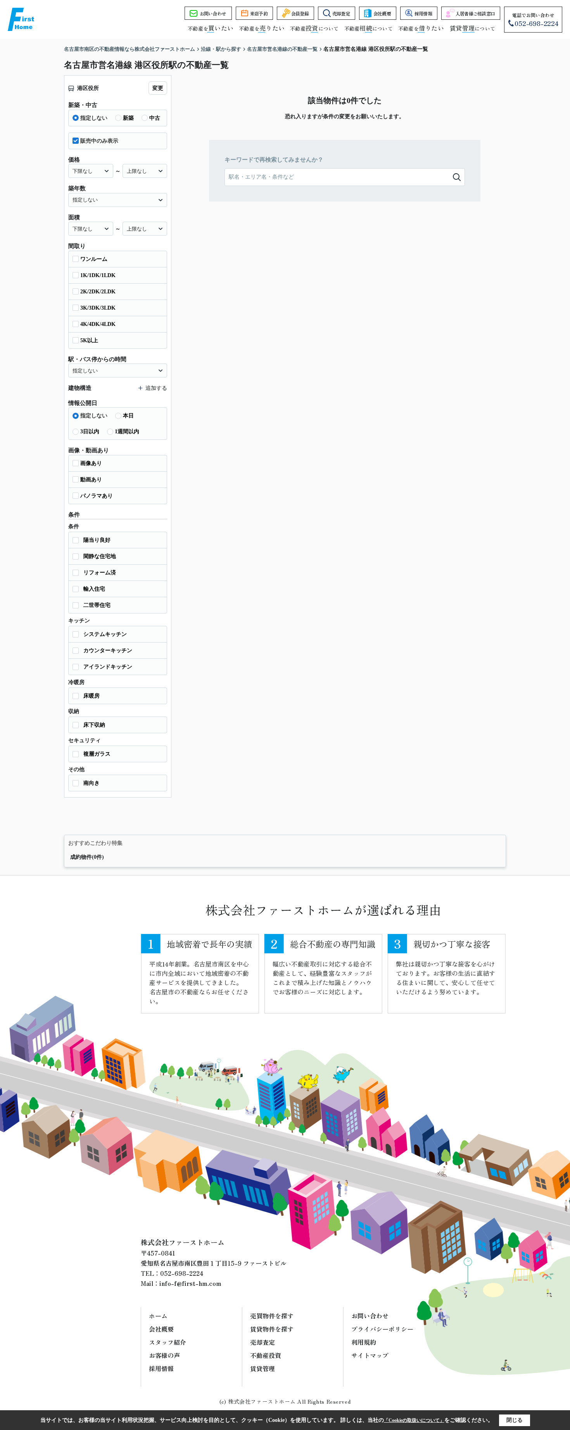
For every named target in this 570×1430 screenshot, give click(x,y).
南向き (91, 783)
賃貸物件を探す (272, 1329)
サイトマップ (370, 1355)
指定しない (93, 118)
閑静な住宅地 (99, 556)
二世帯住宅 (97, 605)
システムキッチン (105, 634)
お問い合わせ (213, 13)
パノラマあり (96, 496)
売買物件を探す (272, 1315)
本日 (128, 416)
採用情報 (423, 13)
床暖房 (91, 696)
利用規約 (363, 1342)
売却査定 (341, 13)
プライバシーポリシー (382, 1329)
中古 (154, 118)
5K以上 (89, 340)
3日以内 (89, 431)
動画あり (91, 479)
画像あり (91, 463)
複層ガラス (97, 754)
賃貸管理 (262, 1368)
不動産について (314, 28)
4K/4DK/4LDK (98, 324)
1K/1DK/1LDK (98, 275)
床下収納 (94, 725)
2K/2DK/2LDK (98, 292)
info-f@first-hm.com (190, 1283)
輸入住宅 (94, 589)
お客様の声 (164, 1355)
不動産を (210, 28)
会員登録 (300, 13)
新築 (128, 118)
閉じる (514, 1420)
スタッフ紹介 (167, 1342)
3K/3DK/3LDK (98, 308)
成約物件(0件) (87, 857)
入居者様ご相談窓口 (475, 13)
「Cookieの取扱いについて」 (414, 1420)
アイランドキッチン (107, 667)
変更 (157, 88)
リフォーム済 (99, 572)
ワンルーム (93, 259)
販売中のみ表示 (99, 141)
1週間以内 (127, 431)
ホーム (158, 1315)
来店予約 (259, 13)
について (472, 28)
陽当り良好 (97, 540)
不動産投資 (265, 1355)
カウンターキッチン (107, 650)
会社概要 (382, 13)
